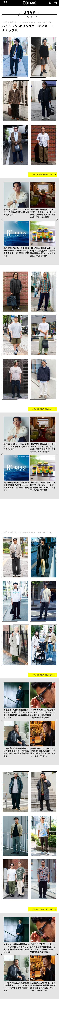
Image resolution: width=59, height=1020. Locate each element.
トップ (4, 22)
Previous (2, 220)
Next (57, 220)
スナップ (13, 22)
